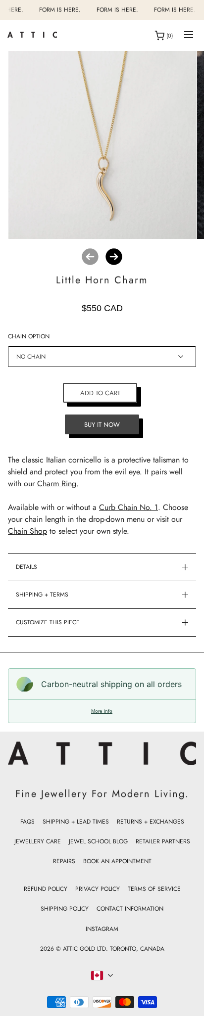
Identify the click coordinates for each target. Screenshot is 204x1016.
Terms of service (154, 888)
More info (101, 711)
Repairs (64, 861)
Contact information (130, 908)
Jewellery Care (37, 841)
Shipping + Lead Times (76, 821)
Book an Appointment (117, 861)
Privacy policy (97, 888)
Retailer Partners (163, 841)
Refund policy (45, 888)
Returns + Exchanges (150, 821)
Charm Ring (56, 483)
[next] (114, 257)
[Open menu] (189, 35)
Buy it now (102, 424)
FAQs (27, 821)
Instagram (102, 928)
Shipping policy (65, 908)
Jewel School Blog (98, 841)
